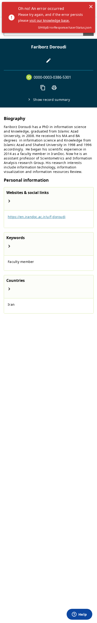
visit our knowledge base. (49, 20)
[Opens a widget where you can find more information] (79, 615)
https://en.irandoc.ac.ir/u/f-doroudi (36, 217)
